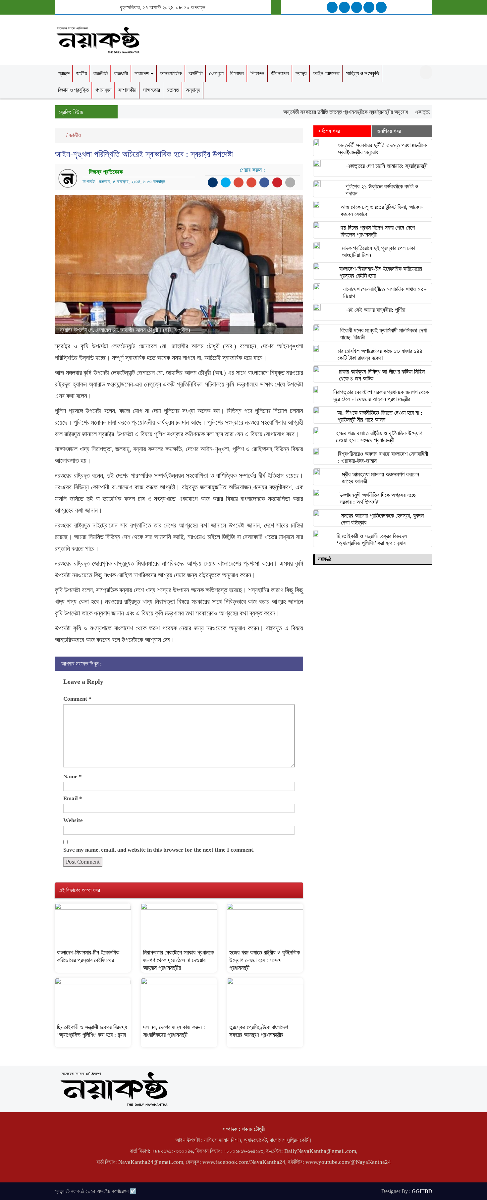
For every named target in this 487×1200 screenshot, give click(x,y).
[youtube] (381, 7)
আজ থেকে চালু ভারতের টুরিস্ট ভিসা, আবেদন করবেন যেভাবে (382, 210)
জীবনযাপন (280, 73)
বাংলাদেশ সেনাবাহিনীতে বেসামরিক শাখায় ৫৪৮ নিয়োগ (384, 293)
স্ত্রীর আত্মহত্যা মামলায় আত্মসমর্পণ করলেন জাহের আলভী (380, 478)
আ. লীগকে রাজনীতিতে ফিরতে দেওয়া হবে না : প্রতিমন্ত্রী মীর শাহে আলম (379, 416)
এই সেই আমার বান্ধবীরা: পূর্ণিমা (376, 310)
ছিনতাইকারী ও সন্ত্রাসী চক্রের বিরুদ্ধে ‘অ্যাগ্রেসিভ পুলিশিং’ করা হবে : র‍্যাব (372, 539)
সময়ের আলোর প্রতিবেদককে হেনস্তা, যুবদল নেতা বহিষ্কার (382, 519)
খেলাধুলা (216, 73)
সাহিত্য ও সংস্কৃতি (362, 73)
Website (73, 820)
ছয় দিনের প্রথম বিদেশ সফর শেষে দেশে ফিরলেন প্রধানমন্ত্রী (378, 231)
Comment (77, 699)
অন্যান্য (193, 90)
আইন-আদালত (326, 73)
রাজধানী (121, 73)
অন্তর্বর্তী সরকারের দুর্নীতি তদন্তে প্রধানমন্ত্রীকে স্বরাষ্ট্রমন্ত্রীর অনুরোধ (329, 112)
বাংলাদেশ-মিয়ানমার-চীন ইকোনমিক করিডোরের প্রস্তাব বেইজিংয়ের (380, 272)
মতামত (173, 90)
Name (72, 776)
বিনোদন (237, 73)
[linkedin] (368, 7)
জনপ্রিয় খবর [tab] (389, 131)
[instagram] (356, 7)
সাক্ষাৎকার (151, 90)
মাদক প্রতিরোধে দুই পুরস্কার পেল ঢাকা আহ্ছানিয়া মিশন (378, 251)
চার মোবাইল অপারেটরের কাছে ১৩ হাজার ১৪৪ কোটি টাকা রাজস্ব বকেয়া (380, 354)
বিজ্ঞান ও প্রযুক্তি (73, 90)
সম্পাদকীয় (127, 90)
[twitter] (344, 7)
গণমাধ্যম (103, 90)
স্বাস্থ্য (301, 73)
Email (72, 798)
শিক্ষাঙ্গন (257, 73)
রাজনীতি (100, 73)
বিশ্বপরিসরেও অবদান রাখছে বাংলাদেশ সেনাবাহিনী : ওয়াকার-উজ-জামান (383, 457)
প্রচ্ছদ (64, 73)
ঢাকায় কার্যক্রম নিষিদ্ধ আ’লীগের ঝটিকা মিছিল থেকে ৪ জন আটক (382, 375)
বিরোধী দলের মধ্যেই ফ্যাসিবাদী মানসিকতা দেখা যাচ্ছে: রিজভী (383, 334)
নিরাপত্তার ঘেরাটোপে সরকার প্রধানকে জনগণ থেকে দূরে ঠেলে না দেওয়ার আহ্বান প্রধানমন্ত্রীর (178, 960)
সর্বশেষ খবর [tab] (329, 131)
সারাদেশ (142, 73)
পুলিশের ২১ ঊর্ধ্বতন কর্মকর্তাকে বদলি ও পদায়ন (382, 190)
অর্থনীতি (195, 73)
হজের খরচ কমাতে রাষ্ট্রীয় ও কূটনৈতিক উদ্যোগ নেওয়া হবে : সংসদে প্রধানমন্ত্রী (264, 960)
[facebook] (332, 7)
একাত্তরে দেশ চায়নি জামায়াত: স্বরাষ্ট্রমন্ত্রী (387, 166)
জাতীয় (81, 73)
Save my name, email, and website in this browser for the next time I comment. (158, 850)
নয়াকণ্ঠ (324, 559)
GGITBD (422, 1191)
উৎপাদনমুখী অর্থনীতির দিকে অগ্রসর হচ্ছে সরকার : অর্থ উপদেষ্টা (378, 498)
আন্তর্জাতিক (171, 73)
